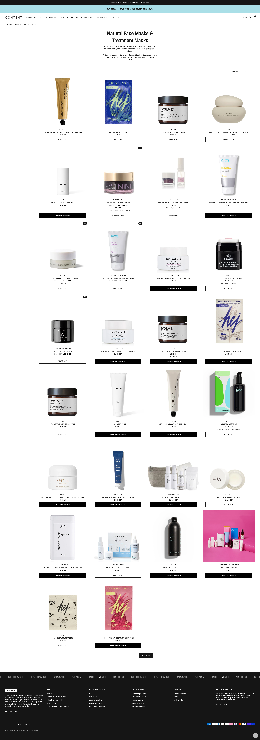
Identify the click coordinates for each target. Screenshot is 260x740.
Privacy (176, 697)
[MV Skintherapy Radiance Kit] (173, 466)
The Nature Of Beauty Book (56, 697)
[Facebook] (7, 711)
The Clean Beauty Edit (54, 700)
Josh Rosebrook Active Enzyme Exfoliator (173, 278)
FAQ (90, 694)
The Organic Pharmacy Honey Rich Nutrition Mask (229, 202)
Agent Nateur (63, 494)
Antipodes (62, 129)
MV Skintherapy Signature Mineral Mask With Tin (63, 568)
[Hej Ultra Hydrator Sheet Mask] (229, 320)
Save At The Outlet (138, 703)
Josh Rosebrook (173, 275)
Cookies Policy (179, 700)
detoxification (149, 49)
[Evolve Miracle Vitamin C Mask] (173, 101)
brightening (130, 51)
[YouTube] (17, 712)
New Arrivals (31, 17)
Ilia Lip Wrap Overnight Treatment (228, 497)
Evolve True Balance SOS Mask (62, 424)
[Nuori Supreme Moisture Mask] (63, 171)
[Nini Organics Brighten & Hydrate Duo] (173, 171)
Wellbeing (88, 17)
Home (6, 24)
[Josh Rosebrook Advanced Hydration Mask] (118, 320)
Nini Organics (118, 200)
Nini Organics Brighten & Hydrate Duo (173, 202)
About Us (50, 694)
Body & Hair (75, 17)
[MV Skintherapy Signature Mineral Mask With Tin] (63, 536)
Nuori (62, 200)
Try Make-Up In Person (139, 694)
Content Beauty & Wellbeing (229, 565)
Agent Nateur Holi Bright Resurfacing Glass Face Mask (63, 497)
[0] (253, 17)
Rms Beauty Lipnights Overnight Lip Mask (118, 497)
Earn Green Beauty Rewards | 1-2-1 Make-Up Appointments (130, 2)
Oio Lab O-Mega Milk (229, 424)
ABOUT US (51, 689)
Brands (42, 17)
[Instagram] (12, 711)
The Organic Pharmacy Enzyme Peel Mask (118, 278)
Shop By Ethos (101, 17)
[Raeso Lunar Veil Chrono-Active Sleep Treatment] (229, 101)
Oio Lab (228, 421)
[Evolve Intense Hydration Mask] (173, 320)
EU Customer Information (97, 706)
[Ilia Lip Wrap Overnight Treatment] (229, 466)
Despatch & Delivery (96, 700)
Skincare (52, 17)
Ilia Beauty (229, 494)
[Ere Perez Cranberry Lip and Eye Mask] (63, 247)
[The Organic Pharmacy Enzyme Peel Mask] (118, 247)
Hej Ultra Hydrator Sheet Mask (229, 351)
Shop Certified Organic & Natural (58, 706)
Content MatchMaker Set (229, 568)
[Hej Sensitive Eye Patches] (63, 607)
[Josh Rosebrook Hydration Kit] (118, 536)
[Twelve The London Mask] (63, 320)
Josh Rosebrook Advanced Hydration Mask (118, 351)
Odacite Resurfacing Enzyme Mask (228, 278)
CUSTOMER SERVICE (97, 689)
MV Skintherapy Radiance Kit (173, 497)
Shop (11, 24)
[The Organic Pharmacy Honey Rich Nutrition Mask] (229, 171)
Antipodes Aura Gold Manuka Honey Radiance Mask (63, 132)
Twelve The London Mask (62, 351)
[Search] (250, 17)
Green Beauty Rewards (139, 697)
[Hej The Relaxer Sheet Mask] (118, 101)
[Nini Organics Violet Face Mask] (118, 171)
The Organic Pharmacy (229, 200)
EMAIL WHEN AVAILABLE (62, 215)
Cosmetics (64, 17)
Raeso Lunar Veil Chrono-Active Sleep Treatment (229, 132)
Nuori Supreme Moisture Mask (62, 202)
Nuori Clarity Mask (118, 424)
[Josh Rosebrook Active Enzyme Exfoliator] (173, 247)
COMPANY (177, 689)
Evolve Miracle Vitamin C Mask (173, 132)
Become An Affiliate (138, 706)
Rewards (114, 17)
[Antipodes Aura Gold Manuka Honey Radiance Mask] (63, 101)
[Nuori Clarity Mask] (118, 393)
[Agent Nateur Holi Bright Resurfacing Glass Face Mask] (63, 466)
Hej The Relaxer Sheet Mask (118, 132)
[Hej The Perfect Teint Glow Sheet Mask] (118, 607)
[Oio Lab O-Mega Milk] (229, 393)
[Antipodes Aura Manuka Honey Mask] (173, 393)
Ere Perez (62, 275)
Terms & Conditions (180, 694)
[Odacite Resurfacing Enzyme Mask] (229, 247)
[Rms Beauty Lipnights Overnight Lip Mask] (118, 466)
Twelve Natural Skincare (63, 349)
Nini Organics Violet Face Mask (118, 202)
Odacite (229, 275)
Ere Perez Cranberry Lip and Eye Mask (63, 278)
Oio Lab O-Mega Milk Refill (173, 568)
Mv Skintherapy (173, 494)
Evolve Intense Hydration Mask (173, 351)
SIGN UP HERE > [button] (221, 704)
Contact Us (93, 697)
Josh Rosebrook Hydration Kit (118, 568)
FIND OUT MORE (138, 689)
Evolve (173, 129)
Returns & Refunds (95, 703)
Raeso (229, 129)
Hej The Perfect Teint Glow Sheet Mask (118, 638)
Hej (118, 129)
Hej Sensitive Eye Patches (63, 638)
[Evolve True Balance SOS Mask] (63, 393)
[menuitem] (32, 17)
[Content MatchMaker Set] (229, 536)
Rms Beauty (118, 494)
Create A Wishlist (137, 700)
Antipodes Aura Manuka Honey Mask (173, 424)
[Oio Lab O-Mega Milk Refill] (173, 536)
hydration (139, 49)
